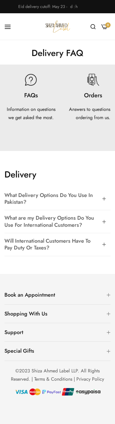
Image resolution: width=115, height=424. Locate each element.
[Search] (93, 26)
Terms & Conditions (53, 379)
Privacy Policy (90, 379)
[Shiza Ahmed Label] (57, 26)
